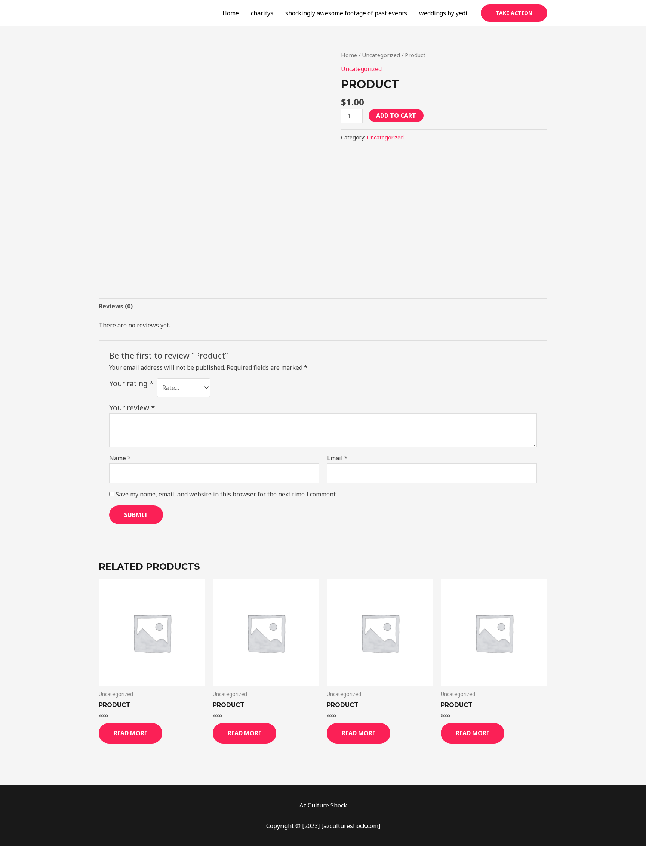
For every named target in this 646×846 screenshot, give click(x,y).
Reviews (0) (116, 306)
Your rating (131, 383)
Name (120, 458)
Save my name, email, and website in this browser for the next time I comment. (226, 494)
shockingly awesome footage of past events (346, 13)
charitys (262, 13)
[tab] (116, 306)
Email (337, 458)
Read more (130, 733)
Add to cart (396, 115)
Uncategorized (381, 55)
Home (230, 13)
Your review (132, 408)
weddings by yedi (443, 13)
